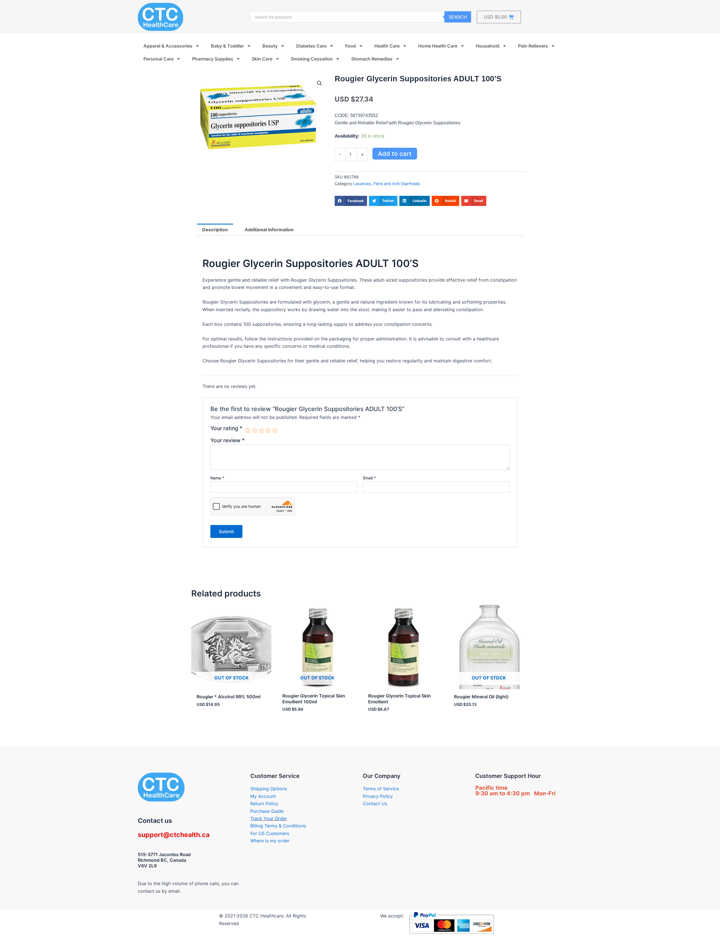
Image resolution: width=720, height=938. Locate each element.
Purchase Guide (267, 811)
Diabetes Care (311, 46)
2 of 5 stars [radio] (254, 430)
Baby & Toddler (227, 46)
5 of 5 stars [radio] (275, 430)
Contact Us (375, 803)
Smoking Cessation (312, 59)
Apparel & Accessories (167, 46)
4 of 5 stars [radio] (268, 430)
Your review (227, 440)
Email (369, 477)
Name (217, 477)
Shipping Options (268, 788)
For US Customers (269, 833)
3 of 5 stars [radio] (261, 430)
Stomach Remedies (371, 59)
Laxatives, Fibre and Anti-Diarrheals (386, 183)
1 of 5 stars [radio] (247, 430)
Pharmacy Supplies (212, 59)
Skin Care (262, 59)
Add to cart (394, 153)
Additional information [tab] (269, 229)
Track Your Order (268, 818)
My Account (263, 796)
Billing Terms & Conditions (278, 826)
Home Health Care (437, 46)
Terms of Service (381, 788)
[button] (319, 83)
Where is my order (269, 840)
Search (458, 17)
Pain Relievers (533, 46)
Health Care (387, 46)
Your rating (226, 428)
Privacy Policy (378, 796)
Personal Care (158, 59)
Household (488, 46)
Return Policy (264, 803)
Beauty (270, 46)
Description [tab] (215, 229)
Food (350, 46)
